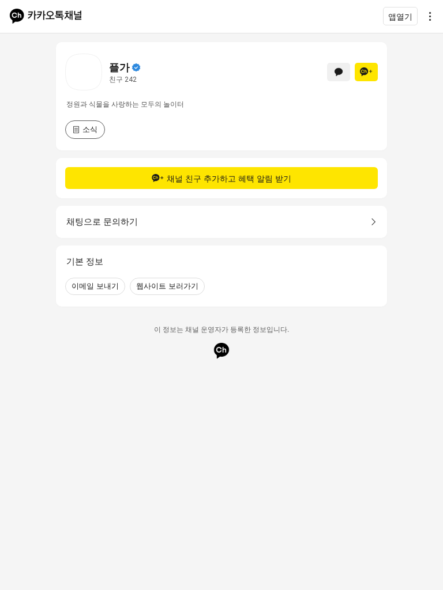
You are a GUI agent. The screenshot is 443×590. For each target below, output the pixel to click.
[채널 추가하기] (366, 72)
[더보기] (427, 16)
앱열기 (400, 16)
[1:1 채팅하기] (338, 72)
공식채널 (136, 67)
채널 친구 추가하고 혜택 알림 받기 (229, 178)
